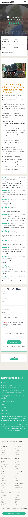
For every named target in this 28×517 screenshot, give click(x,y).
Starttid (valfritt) (19, 317)
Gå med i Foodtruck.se (7, 401)
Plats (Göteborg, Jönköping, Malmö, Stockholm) (11, 325)
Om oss (3, 404)
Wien (2, 497)
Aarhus (3, 450)
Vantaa (17, 466)
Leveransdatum (6, 317)
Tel (3, 301)
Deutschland (5, 483)
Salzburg (3, 503)
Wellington (18, 489)
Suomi (17, 459)
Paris (16, 497)
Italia (3, 471)
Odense (3, 452)
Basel (16, 452)
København (4, 449)
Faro (16, 478)
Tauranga (17, 492)
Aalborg (3, 454)
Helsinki (17, 461)
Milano (3, 475)
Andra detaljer (5, 331)
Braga (16, 480)
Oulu (16, 468)
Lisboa (17, 473)
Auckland (17, 485)
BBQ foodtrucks (14, 358)
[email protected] (22, 420)
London (3, 461)
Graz (2, 499)
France (17, 495)
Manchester (4, 464)
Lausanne (18, 454)
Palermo (3, 480)
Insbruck (3, 504)
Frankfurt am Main (6, 492)
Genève (17, 450)
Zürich (17, 449)
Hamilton (17, 491)
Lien (2, 501)
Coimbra (17, 477)
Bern (16, 456)
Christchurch (18, 487)
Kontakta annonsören (14, 513)
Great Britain (5, 459)
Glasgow (3, 466)
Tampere (17, 464)
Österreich (5, 495)
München (3, 489)
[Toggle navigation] (25, 2)
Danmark (4, 446)
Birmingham (4, 463)
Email (3, 307)
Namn (3, 291)
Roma (2, 473)
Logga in (3, 407)
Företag (4, 296)
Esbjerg (3, 456)
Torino (2, 478)
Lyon (16, 501)
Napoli (3, 477)
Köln (2, 491)
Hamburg (3, 487)
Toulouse (17, 503)
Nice (16, 504)
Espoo (17, 463)
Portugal (18, 471)
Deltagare (4, 312)
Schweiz (18, 446)
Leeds (2, 468)
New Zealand (19, 483)
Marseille (17, 499)
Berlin (2, 485)
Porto (16, 475)
